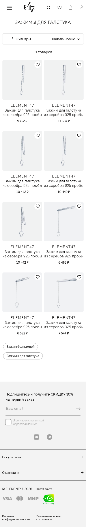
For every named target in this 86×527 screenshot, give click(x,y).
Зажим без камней (20, 346)
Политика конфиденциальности (16, 518)
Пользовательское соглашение (48, 518)
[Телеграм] (49, 437)
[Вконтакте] (36, 437)
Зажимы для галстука (23, 356)
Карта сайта (44, 488)
